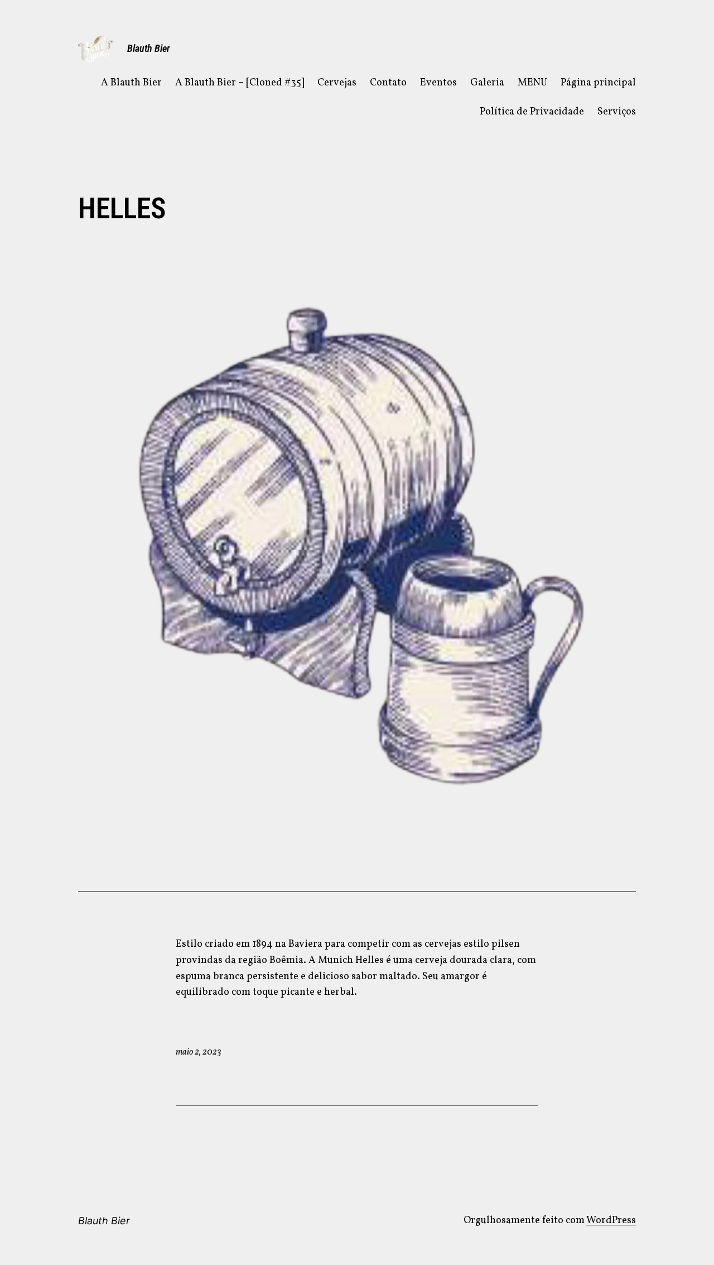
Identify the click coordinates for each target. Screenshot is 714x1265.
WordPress (611, 1221)
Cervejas (336, 83)
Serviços (616, 112)
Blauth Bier (148, 48)
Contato (388, 83)
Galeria (487, 83)
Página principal (598, 83)
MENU (532, 83)
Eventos (438, 83)
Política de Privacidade (532, 112)
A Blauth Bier (131, 83)
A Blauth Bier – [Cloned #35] (239, 83)
